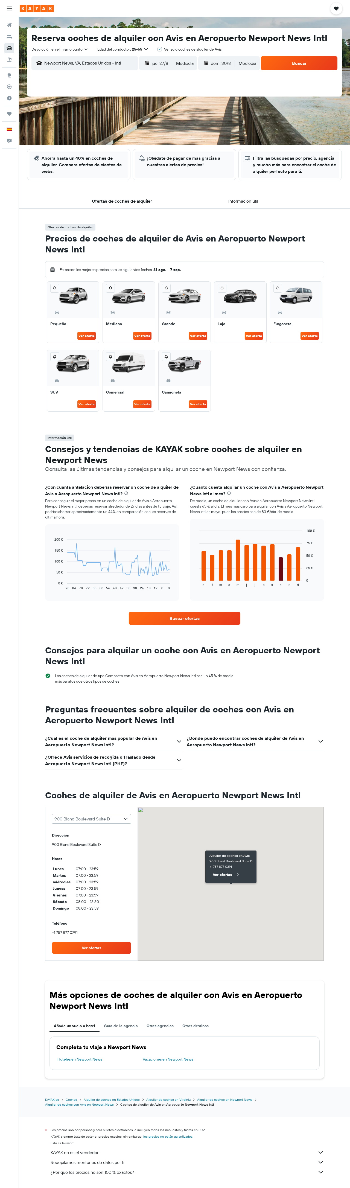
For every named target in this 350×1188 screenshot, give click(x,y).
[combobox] (60, 49)
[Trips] (9, 113)
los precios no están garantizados (167, 1136)
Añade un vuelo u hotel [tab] (74, 1025)
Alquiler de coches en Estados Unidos (112, 1099)
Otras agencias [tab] (160, 1025)
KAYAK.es (52, 1099)
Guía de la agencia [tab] (121, 1025)
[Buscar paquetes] (9, 59)
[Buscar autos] (9, 48)
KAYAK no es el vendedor (74, 1152)
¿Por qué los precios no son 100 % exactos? (92, 1172)
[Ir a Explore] (9, 75)
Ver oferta (86, 336)
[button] (9, 8)
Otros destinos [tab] (195, 1025)
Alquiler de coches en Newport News (224, 1099)
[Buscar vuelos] (9, 25)
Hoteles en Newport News (79, 1059)
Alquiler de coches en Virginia (168, 1099)
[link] (184, 618)
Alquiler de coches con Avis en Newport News (79, 1104)
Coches (71, 1099)
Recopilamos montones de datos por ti (87, 1162)
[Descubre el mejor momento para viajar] (9, 98)
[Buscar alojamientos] (9, 36)
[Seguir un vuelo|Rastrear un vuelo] (9, 86)
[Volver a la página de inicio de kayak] (37, 8)
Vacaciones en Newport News (168, 1059)
